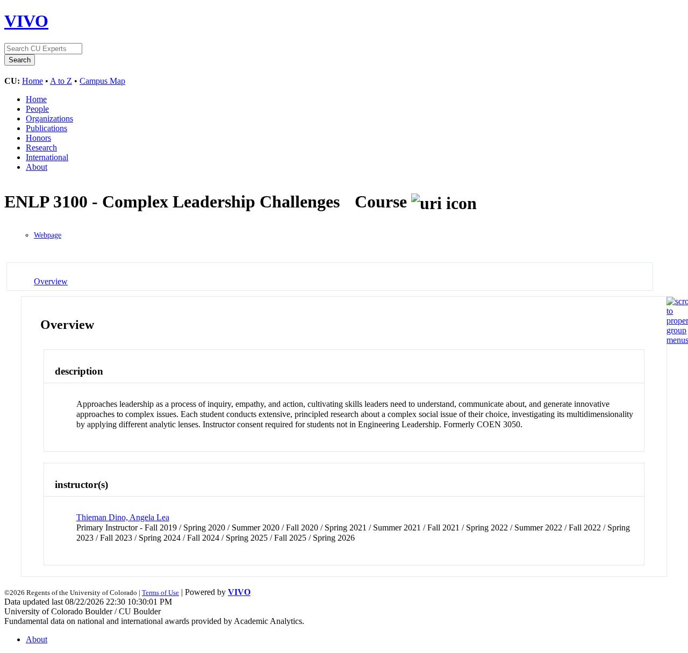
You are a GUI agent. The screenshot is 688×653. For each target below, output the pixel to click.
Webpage (47, 235)
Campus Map (102, 80)
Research (41, 147)
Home (32, 80)
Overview (51, 281)
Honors (38, 137)
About (36, 166)
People (37, 108)
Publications (46, 128)
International (47, 157)
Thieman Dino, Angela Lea (122, 517)
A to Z (61, 80)
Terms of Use (160, 593)
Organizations (49, 118)
